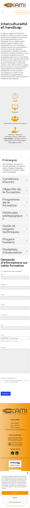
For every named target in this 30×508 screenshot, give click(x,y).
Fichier (2, 335)
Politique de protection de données (15, 429)
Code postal (4, 315)
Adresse (3, 305)
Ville (2, 325)
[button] (27, 473)
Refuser (15, 497)
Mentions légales (20, 505)
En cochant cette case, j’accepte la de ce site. (16, 381)
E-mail (3, 294)
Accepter (15, 493)
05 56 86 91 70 (23, 12)
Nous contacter (16, 444)
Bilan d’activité (15, 425)
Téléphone (3, 284)
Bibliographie (15, 423)
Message (4, 347)
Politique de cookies (11, 505)
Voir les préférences (15, 502)
